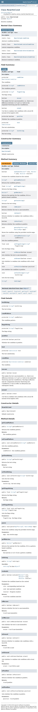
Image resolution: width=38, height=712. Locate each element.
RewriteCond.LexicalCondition (24, 44)
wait (19, 293)
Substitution (6, 124)
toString (17, 281)
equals (10, 291)
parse (16, 227)
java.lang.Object (6, 12)
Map (19, 227)
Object (9, 18)
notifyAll (13, 293)
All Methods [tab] (6, 163)
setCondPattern (19, 236)
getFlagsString (19, 186)
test (18, 122)
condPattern (21, 85)
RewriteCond (20, 5)
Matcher (23, 171)
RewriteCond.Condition (21, 38)
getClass (24, 291)
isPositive (17, 221)
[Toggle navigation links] (2, 2)
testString (20, 131)
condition (20, 77)
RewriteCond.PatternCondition (24, 50)
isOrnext (17, 213)
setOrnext (17, 258)
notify (5, 293)
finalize (17, 291)
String (11, 85)
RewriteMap (17, 229)
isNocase (17, 207)
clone (3, 291)
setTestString (18, 273)
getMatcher (17, 192)
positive (20, 116)
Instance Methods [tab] (19, 163)
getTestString (18, 200)
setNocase (17, 252)
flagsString (21, 92)
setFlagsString (19, 244)
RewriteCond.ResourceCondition (24, 57)
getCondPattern (19, 180)
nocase (19, 98)
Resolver (23, 173)
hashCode (32, 291)
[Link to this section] (23, 25)
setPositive (18, 266)
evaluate (17, 171)
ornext (19, 108)
